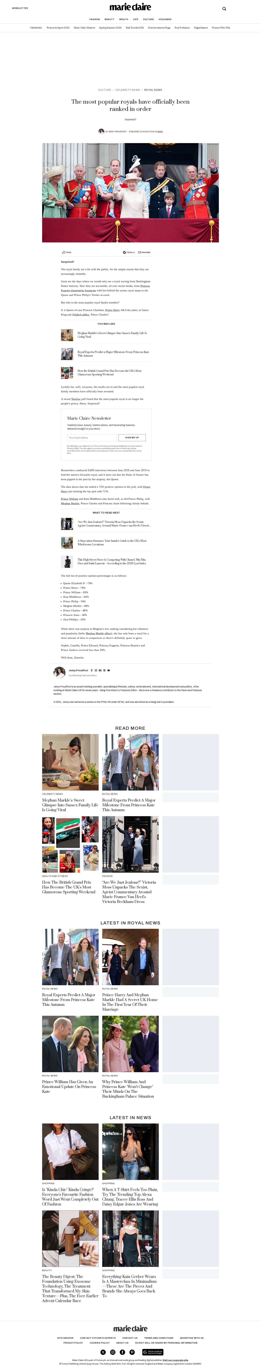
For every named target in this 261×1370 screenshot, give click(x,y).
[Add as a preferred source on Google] (172, 1352)
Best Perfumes (182, 27)
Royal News (153, 90)
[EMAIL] (108, 670)
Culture (148, 19)
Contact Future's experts (98, 1338)
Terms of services (100, 446)
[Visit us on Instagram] (112, 1352)
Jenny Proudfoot (117, 132)
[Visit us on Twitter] (103, 1352)
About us (122, 1343)
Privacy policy (73, 1343)
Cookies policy (100, 1343)
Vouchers (165, 19)
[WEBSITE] (104, 670)
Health (123, 19)
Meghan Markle (70, 503)
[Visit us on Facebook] (122, 1352)
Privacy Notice (73, 448)
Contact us (130, 1338)
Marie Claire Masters (84, 27)
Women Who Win (221, 27)
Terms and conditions (158, 1338)
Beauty (109, 19)
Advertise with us (192, 1338)
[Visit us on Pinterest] (132, 1352)
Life (135, 19)
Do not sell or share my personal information (166, 1343)
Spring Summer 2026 (110, 27)
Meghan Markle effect (98, 633)
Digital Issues (201, 27)
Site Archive (65, 1338)
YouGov (76, 398)
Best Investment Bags (159, 27)
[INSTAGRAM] (96, 670)
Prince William (69, 498)
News (160, 132)
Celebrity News (127, 90)
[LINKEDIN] (100, 670)
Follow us (130, 252)
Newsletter (146, 252)
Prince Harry (112, 310)
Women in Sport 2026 (58, 27)
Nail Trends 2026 (135, 27)
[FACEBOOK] (91, 670)
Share (68, 252)
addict (80, 314)
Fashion (94, 19)
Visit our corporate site (175, 1360)
